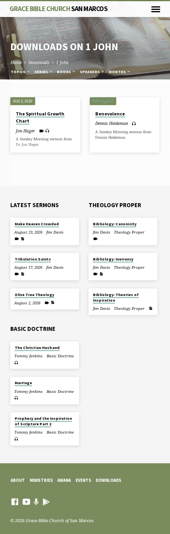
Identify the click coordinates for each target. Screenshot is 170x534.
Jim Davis (55, 232)
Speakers (90, 71)
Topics (18, 71)
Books (64, 71)
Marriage (23, 382)
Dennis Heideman (111, 123)
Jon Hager (25, 131)
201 (108, 101)
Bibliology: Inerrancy (113, 259)
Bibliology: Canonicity (114, 223)
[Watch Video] (41, 130)
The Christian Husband (37, 347)
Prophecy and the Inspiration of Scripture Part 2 (43, 421)
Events (83, 480)
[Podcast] (36, 502)
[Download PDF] (23, 239)
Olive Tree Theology (34, 294)
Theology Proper (129, 232)
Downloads (38, 62)
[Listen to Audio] (47, 131)
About (18, 480)
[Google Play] (46, 502)
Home (16, 62)
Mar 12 (98, 101)
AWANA (64, 480)
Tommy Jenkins (28, 356)
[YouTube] (26, 501)
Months (118, 71)
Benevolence (110, 114)
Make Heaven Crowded (37, 223)
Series (41, 71)
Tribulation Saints (33, 259)
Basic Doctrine (60, 356)
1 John (62, 62)
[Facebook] (14, 501)
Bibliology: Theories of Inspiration (116, 297)
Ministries (41, 480)
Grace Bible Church (58, 8)
